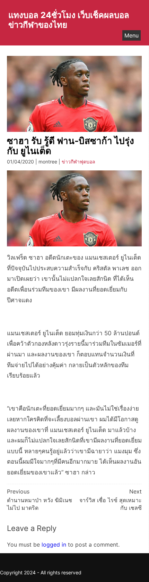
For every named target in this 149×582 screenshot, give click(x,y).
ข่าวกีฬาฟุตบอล (78, 162)
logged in (54, 544)
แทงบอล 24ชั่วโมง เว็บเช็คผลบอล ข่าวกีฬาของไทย (68, 20)
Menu (131, 35)
